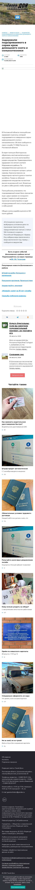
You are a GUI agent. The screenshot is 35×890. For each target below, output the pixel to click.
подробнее (13, 878)
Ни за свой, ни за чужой (12, 740)
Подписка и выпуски (9, 762)
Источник (17, 306)
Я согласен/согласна (18, 887)
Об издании (6, 757)
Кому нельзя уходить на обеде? (15, 607)
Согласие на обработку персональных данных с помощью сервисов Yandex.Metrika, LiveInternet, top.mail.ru (15, 865)
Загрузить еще (17, 375)
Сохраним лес (16, 354)
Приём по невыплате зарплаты (15, 651)
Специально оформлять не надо (15, 696)
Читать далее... (21, 349)
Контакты (5, 759)
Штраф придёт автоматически (15, 469)
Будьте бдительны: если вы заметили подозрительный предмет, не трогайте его (20, 328)
